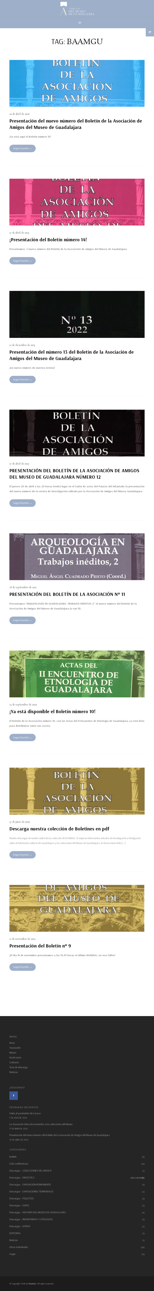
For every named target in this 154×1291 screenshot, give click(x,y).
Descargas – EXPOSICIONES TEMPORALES (31, 1191)
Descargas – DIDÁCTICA (77, 1177)
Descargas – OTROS (19, 1226)
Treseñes (32, 1283)
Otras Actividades (18, 1247)
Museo (12, 1052)
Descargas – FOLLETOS (21, 1198)
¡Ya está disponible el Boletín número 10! (52, 711)
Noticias (13, 1072)
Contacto (14, 1062)
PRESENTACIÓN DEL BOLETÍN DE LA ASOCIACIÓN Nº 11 (67, 594)
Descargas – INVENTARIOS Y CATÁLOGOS (31, 1219)
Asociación (14, 1047)
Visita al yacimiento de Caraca (25, 1113)
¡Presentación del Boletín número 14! (48, 239)
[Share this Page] (150, 32)
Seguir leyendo (21, 148)
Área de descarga (18, 1067)
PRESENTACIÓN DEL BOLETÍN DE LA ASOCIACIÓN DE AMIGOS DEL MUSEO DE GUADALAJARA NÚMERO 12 (74, 473)
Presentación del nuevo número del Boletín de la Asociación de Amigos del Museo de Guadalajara (75, 124)
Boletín (13, 1156)
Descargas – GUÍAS (19, 1205)
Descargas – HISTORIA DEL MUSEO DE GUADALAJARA (37, 1212)
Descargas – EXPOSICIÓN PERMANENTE (30, 1184)
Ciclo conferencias (18, 1163)
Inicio (12, 1042)
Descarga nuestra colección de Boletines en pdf (59, 829)
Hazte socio (15, 1057)
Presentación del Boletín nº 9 (40, 946)
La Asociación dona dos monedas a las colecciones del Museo (40, 1124)
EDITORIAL (15, 1233)
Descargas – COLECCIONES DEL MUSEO (30, 1170)
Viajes (12, 1254)
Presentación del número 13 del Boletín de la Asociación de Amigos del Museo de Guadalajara (71, 355)
